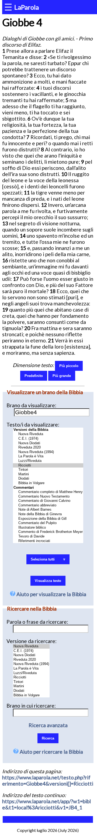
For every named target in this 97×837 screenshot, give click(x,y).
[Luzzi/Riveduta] (48, 461)
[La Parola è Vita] (48, 456)
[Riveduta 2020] (48, 447)
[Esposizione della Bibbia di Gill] (48, 519)
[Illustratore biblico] (48, 527)
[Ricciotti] (48, 465)
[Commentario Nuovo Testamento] (48, 496)
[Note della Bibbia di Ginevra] (48, 514)
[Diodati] (48, 478)
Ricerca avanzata (48, 725)
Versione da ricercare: (31, 641)
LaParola (26, 7)
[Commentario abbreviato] (48, 505)
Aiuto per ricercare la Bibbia (51, 752)
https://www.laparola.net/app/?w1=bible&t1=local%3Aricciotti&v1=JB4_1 (46, 804)
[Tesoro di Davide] (48, 536)
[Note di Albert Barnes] (48, 509)
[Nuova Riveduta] (48, 434)
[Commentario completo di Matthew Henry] (48, 492)
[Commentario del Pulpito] (48, 523)
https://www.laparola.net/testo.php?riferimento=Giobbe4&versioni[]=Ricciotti (47, 780)
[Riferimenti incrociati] (48, 541)
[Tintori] (48, 470)
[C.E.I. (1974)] (48, 438)
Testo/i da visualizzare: (32, 424)
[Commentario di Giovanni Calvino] (48, 501)
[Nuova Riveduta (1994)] (48, 452)
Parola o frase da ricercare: (37, 622)
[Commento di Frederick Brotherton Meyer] (48, 532)
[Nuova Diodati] (48, 443)
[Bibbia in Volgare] (48, 483)
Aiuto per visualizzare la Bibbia (50, 594)
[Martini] (48, 474)
